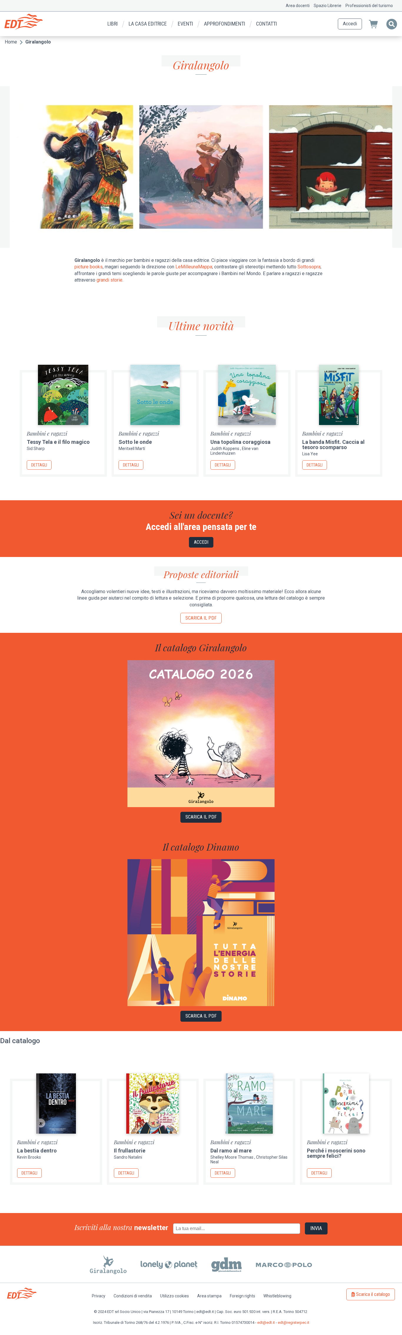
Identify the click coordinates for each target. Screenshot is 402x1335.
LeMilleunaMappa (193, 267)
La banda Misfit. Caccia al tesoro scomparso (333, 444)
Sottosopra (309, 267)
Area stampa (209, 1296)
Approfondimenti (224, 24)
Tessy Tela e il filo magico (58, 442)
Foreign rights (242, 1296)
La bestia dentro (37, 1150)
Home (11, 42)
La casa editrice (148, 24)
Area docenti (298, 5)
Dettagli (39, 465)
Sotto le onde (135, 442)
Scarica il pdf (201, 618)
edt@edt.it (266, 1322)
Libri (112, 24)
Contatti (266, 24)
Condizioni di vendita (133, 1296)
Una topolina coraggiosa (240, 442)
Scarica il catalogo (373, 1294)
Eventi (185, 24)
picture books (88, 267)
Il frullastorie (129, 1150)
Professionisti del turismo (369, 5)
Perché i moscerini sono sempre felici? (336, 1153)
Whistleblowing (277, 1296)
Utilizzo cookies (174, 1296)
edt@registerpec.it (293, 1322)
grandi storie (109, 280)
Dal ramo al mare (231, 1150)
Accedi (350, 23)
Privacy (98, 1296)
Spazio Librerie (327, 5)
